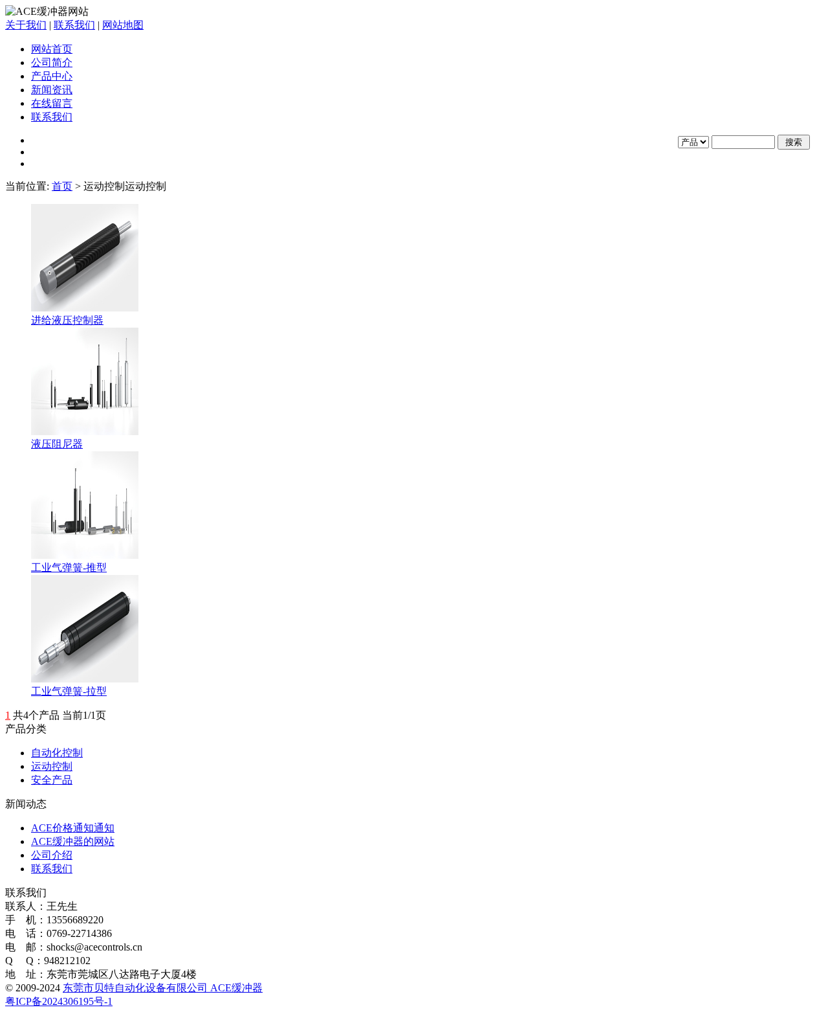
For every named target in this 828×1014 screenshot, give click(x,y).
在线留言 (51, 103)
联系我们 (74, 24)
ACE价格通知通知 (72, 827)
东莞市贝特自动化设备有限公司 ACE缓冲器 (163, 987)
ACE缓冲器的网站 (72, 841)
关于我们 (26, 24)
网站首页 (51, 48)
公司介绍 (51, 855)
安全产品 (51, 779)
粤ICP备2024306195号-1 (59, 1001)
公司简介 (51, 62)
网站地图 (123, 24)
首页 (62, 186)
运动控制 (51, 766)
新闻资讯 (51, 89)
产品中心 (51, 76)
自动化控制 (57, 752)
